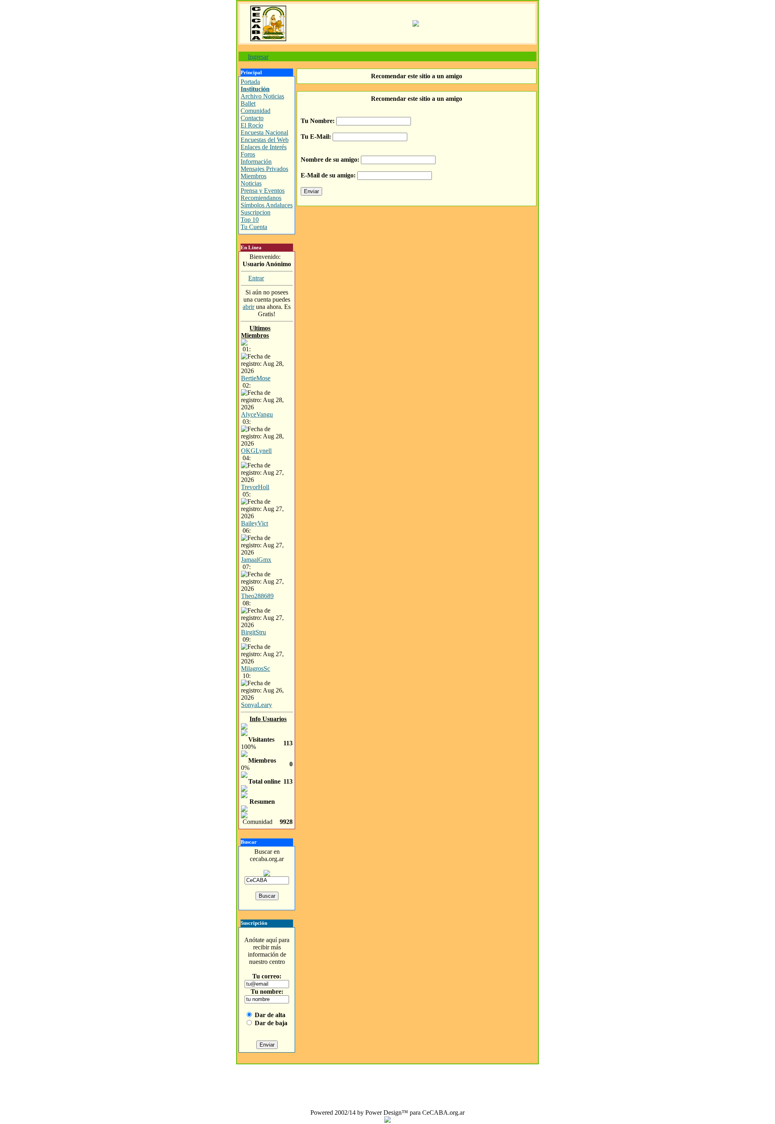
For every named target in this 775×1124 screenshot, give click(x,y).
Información (256, 161)
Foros (248, 154)
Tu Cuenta (254, 226)
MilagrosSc (255, 668)
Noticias (251, 183)
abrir (248, 306)
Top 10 (250, 219)
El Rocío (252, 125)
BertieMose (255, 378)
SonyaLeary (256, 704)
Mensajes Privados (264, 168)
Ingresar (258, 56)
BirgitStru (253, 632)
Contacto (252, 118)
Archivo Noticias (262, 96)
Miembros (253, 176)
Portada (250, 81)
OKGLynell (256, 450)
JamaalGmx (256, 559)
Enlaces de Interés (264, 147)
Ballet (248, 103)
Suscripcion (255, 212)
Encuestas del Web (265, 139)
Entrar (256, 278)
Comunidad (255, 110)
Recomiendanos (261, 197)
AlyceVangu (257, 414)
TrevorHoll (255, 487)
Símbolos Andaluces (267, 205)
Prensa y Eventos (263, 190)
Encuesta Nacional (264, 132)
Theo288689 (257, 595)
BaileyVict (254, 523)
